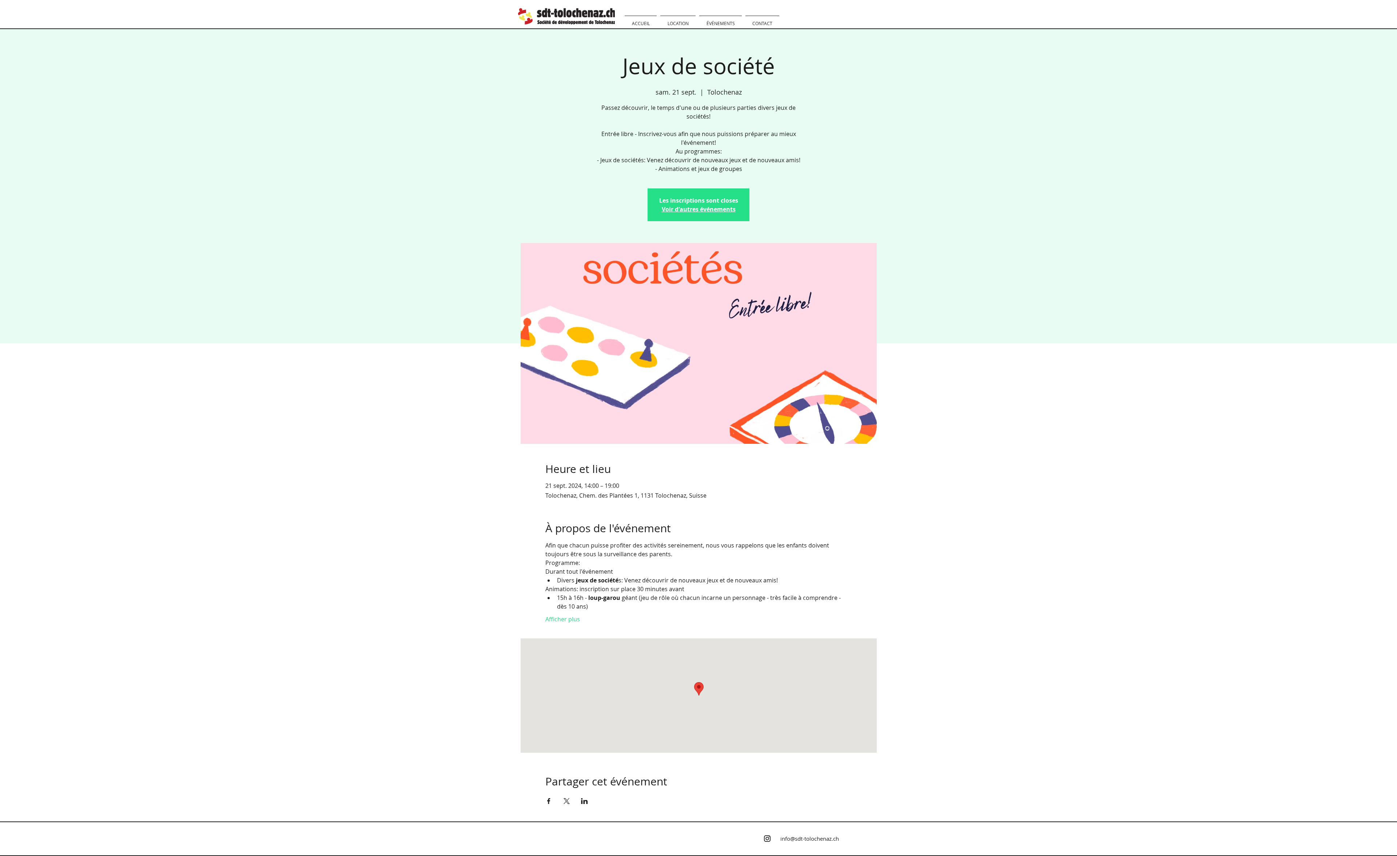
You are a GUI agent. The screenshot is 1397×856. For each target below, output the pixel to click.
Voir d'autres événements (699, 209)
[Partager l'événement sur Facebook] (548, 801)
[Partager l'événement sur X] (566, 801)
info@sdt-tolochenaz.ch (809, 838)
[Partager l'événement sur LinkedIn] (584, 801)
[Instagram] (767, 838)
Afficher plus (562, 619)
